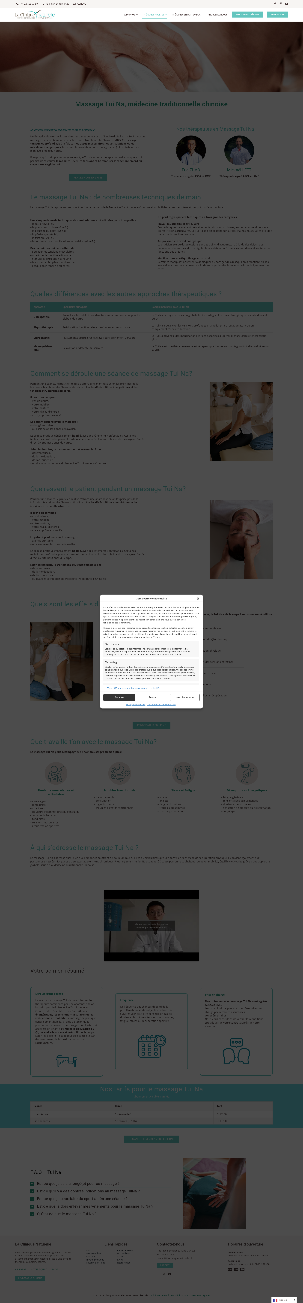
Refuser (153, 697)
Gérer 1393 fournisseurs (118, 688)
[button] (198, 598)
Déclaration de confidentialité (161, 704)
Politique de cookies (135, 704)
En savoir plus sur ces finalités (145, 688)
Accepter (119, 697)
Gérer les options (185, 697)
